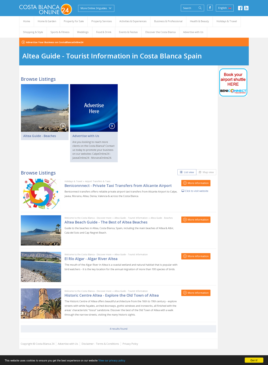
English (222, 8)
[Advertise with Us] (94, 108)
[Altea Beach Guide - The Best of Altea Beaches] (41, 230)
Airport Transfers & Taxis (97, 181)
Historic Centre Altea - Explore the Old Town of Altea (112, 295)
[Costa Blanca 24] (45, 9)
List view (188, 172)
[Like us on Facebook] (210, 7)
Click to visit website (196, 191)
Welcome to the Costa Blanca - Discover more (88, 217)
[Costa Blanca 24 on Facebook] (240, 8)
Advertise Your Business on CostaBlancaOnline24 (54, 42)
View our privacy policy (111, 360)
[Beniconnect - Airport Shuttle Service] (233, 82)
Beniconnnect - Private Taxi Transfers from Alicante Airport (118, 185)
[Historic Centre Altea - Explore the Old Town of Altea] (41, 303)
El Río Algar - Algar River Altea (91, 258)
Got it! (254, 360)
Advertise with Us (85, 136)
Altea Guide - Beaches (39, 136)
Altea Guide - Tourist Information (131, 217)
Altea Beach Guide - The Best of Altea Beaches (106, 222)
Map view (208, 172)
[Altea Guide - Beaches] (45, 108)
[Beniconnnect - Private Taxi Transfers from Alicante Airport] (41, 194)
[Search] (200, 8)
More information (198, 183)
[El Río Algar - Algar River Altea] (41, 267)
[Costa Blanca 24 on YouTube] (246, 8)
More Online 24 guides (93, 8)
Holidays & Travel (73, 181)
